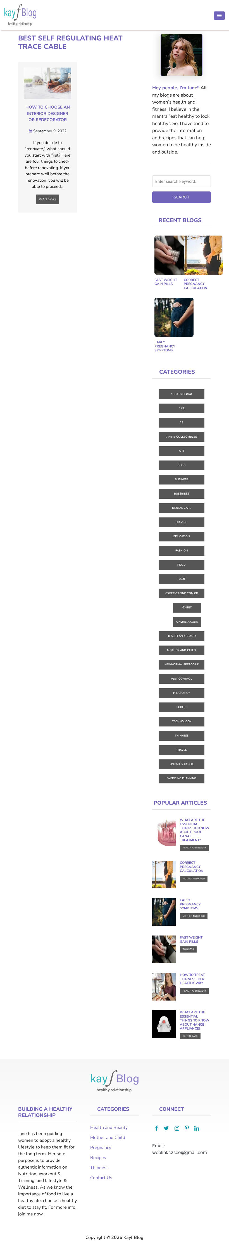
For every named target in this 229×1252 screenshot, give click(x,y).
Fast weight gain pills (165, 282)
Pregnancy (181, 693)
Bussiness (181, 494)
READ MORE (47, 199)
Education (181, 536)
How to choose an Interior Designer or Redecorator (47, 113)
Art (181, 451)
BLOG (181, 465)
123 (181, 408)
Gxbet (187, 608)
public (181, 707)
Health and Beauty (182, 636)
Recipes (98, 1158)
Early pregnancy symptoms (164, 346)
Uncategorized (181, 764)
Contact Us (101, 1178)
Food (181, 565)
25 (181, 422)
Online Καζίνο (187, 622)
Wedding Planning (181, 778)
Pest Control (181, 679)
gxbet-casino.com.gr (181, 593)
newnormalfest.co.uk (181, 664)
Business (181, 479)
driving (181, 522)
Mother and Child (181, 650)
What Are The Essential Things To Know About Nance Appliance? (194, 1020)
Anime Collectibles (181, 437)
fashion (181, 551)
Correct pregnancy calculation (195, 284)
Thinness (182, 736)
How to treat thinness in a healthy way (192, 979)
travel (181, 750)
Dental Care (181, 508)
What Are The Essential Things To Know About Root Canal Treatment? (194, 830)
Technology (181, 721)
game (182, 579)
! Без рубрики (181, 394)
